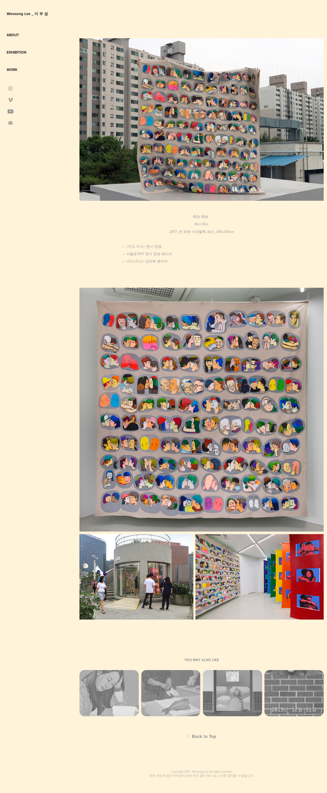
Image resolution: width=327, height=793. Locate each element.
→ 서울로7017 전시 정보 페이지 (147, 253)
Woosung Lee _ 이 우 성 (27, 14)
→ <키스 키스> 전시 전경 (142, 246)
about (13, 34)
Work (12, 69)
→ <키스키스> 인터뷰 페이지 (145, 261)
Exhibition (16, 52)
